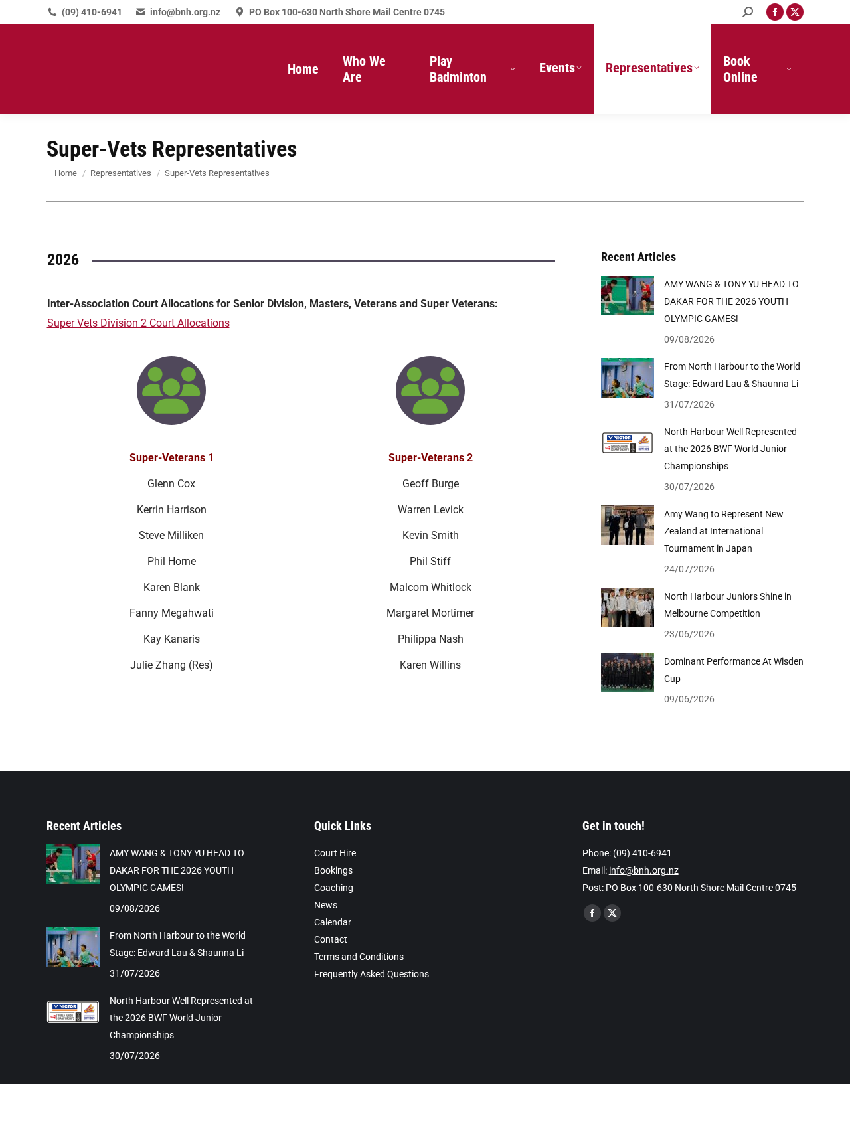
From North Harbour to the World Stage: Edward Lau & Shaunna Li (732, 375)
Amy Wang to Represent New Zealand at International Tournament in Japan (724, 531)
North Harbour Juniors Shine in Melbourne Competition (728, 605)
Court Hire (335, 853)
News (325, 905)
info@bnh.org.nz (185, 12)
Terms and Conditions (359, 956)
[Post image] (627, 295)
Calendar (332, 922)
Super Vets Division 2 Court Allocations (138, 323)
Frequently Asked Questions (371, 974)
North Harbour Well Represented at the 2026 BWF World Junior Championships (730, 448)
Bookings (333, 870)
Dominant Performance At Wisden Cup (734, 670)
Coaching (333, 887)
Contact (330, 939)
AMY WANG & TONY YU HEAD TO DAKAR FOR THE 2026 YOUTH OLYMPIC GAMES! (731, 301)
